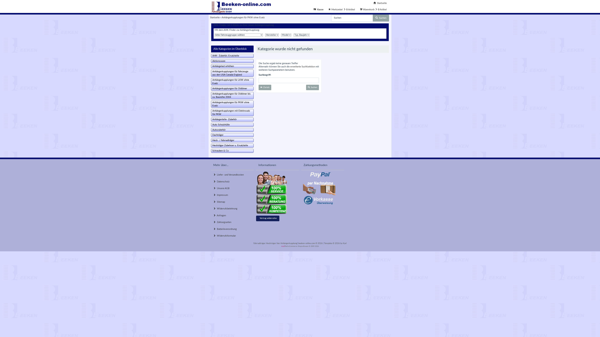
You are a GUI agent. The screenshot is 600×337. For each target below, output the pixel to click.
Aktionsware (218, 61)
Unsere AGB (223, 188)
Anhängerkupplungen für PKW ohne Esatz (230, 104)
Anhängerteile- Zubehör (224, 119)
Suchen (382, 18)
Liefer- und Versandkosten (230, 175)
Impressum (222, 195)
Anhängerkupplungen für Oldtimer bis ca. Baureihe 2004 (231, 95)
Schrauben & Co (220, 151)
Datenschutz (223, 182)
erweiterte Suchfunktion (302, 67)
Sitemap (220, 202)
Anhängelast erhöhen (223, 66)
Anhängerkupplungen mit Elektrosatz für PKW (231, 112)
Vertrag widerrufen (268, 218)
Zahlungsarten (223, 222)
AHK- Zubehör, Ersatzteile (225, 56)
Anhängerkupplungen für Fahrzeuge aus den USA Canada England (230, 73)
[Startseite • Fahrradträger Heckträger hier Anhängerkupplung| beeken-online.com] (242, 6)
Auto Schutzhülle (221, 125)
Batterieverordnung (226, 229)
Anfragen (221, 215)
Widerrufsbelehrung (226, 209)
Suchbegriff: (265, 75)
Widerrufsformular (226, 236)
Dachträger (217, 135)
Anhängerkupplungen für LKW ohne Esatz (230, 81)
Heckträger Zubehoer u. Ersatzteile (230, 145)
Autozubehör (219, 130)
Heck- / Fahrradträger (223, 140)
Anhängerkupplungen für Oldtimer (229, 88)
